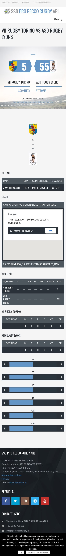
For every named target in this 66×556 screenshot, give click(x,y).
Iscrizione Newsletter (42, 3)
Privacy (25, 3)
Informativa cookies (10, 3)
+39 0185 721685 (15, 526)
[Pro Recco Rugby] (31, 11)
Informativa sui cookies (38, 552)
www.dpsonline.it (17, 482)
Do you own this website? (21, 230)
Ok (21, 552)
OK (50, 230)
